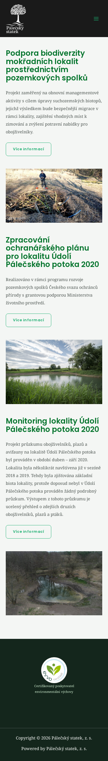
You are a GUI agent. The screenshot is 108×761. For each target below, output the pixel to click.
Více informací (28, 149)
